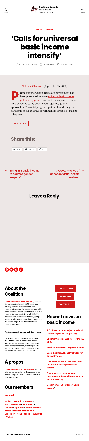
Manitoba (28, 404)
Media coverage (44, 30)
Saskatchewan (13, 404)
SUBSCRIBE (65, 296)
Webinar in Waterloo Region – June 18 (65, 347)
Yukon (9, 417)
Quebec (19, 407)
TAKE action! (65, 289)
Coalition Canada (29, 64)
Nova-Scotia (23, 413)
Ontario (9, 407)
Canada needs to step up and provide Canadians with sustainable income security (65, 376)
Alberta (28, 401)
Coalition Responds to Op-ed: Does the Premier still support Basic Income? (64, 364)
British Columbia (13, 401)
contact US (66, 304)
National (9, 395)
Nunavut (37, 413)
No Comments (67, 64)
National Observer (32, 86)
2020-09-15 (48, 64)
